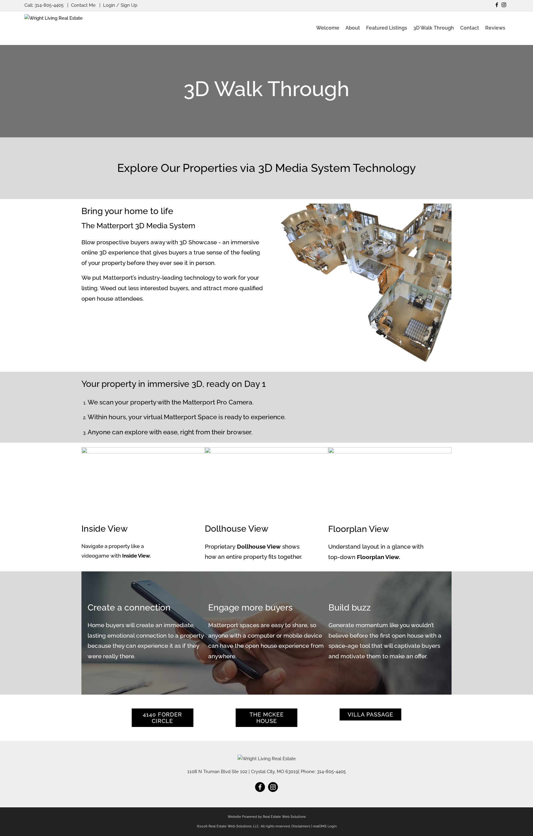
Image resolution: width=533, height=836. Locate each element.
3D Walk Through (433, 28)
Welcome (327, 28)
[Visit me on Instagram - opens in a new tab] (504, 4)
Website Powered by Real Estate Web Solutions (267, 817)
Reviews (495, 28)
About (352, 28)
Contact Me (83, 5)
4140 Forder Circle (162, 717)
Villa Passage (370, 714)
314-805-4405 (49, 5)
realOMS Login (325, 826)
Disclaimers (300, 826)
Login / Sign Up (120, 5)
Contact (469, 28)
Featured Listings (386, 28)
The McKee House (267, 717)
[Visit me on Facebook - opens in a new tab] (496, 4)
